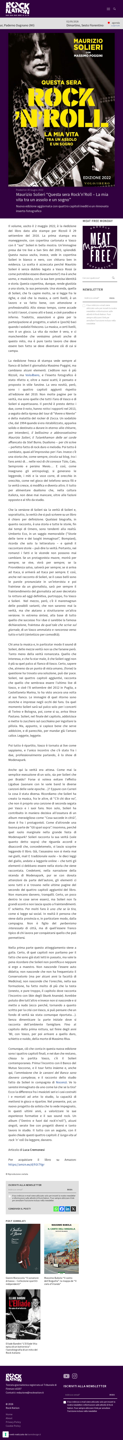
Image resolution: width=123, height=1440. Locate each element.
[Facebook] (61, 1208)
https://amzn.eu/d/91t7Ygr (26, 1164)
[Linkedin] (67, 1208)
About (9, 1418)
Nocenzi (61, 1082)
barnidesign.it (34, 1434)
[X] (73, 1208)
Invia (70, 1189)
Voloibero (32, 375)
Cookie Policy (13, 1425)
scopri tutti (115, 26)
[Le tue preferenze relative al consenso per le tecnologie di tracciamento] (6, 1434)
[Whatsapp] (56, 1208)
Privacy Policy (13, 1422)
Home (9, 1414)
